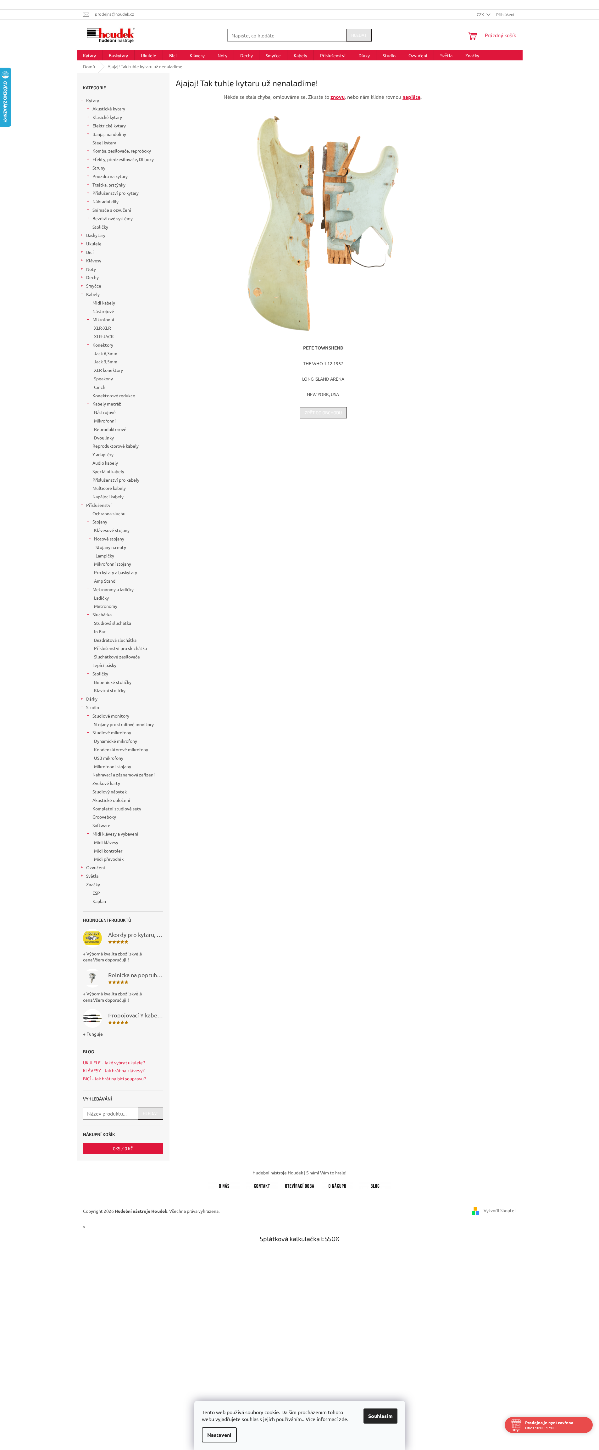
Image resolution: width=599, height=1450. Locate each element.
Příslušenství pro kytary (115, 193)
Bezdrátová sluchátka (115, 640)
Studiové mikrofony (111, 732)
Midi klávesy (106, 842)
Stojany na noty (111, 547)
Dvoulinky (104, 437)
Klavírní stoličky (109, 690)
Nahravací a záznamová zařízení (123, 774)
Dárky (91, 699)
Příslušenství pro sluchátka (120, 648)
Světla (92, 876)
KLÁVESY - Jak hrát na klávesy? (114, 1070)
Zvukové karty (106, 783)
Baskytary (95, 235)
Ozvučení (95, 867)
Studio (92, 707)
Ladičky (101, 598)
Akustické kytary (108, 108)
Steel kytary (104, 142)
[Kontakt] (262, 1185)
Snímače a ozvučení (111, 210)
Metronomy (105, 606)
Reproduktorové (110, 429)
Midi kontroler (108, 851)
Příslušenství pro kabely (115, 480)
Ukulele (94, 243)
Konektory (102, 345)
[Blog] (375, 1185)
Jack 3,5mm (105, 361)
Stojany (99, 521)
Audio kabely (105, 463)
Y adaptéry (103, 454)
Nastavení (219, 1434)
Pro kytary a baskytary (115, 572)
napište (411, 96)
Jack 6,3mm (105, 353)
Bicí (90, 252)
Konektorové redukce (113, 395)
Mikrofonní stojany (112, 564)
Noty (91, 269)
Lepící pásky (104, 665)
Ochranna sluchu (108, 513)
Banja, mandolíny (109, 134)
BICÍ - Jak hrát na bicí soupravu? (114, 1078)
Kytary (92, 100)
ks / (123, 1148)
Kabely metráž (106, 403)
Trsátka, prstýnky (108, 185)
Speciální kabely (108, 471)
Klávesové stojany (112, 530)
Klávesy (93, 260)
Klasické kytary (107, 117)
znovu (337, 96)
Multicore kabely (109, 488)
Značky (93, 884)
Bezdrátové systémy (112, 218)
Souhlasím (380, 1416)
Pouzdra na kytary (110, 176)
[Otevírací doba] (299, 1185)
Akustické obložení (111, 800)
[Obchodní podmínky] (337, 1185)
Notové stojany (109, 538)
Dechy (92, 277)
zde (343, 1419)
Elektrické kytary (109, 125)
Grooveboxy (104, 817)
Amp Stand (104, 581)
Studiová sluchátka (112, 623)
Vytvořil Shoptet (500, 1210)
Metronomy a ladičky (113, 589)
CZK (481, 14)
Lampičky (105, 555)
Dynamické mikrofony (115, 741)
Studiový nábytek (109, 791)
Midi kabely (103, 302)
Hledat (359, 35)
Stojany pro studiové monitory (124, 724)
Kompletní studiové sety (116, 808)
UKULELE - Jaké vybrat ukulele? (114, 1062)
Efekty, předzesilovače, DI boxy (123, 159)
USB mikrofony (108, 758)
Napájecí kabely (108, 496)
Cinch (99, 387)
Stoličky (100, 227)
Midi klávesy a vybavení (115, 834)
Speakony (103, 378)
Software (101, 825)
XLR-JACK (104, 336)
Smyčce (93, 285)
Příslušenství (99, 505)
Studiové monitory (110, 716)
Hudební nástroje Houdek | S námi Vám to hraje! (299, 1172)
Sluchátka (102, 614)
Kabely (93, 294)
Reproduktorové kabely (115, 446)
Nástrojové (103, 311)
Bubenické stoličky (112, 682)
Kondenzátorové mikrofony (121, 749)
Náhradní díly (105, 201)
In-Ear (99, 631)
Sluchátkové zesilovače (117, 656)
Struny (98, 168)
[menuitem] (89, 55)
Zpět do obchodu (323, 412)
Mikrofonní (103, 319)
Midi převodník (109, 859)
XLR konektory (108, 370)
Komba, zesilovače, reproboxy (121, 151)
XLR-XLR (102, 328)
